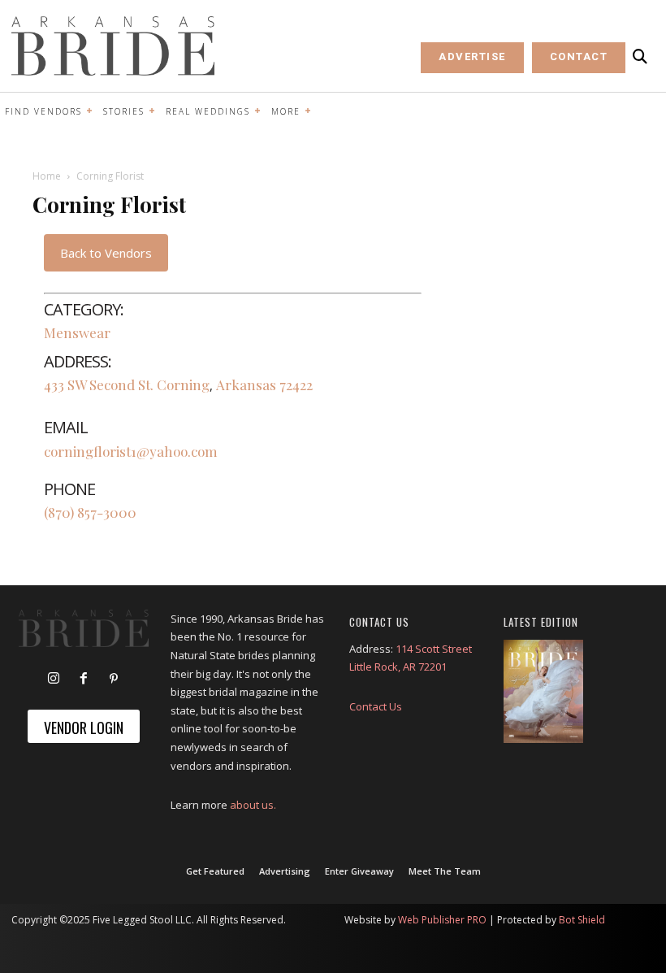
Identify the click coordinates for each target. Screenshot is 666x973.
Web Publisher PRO (442, 920)
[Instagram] (54, 679)
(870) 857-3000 (90, 512)
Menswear (77, 332)
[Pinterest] (114, 679)
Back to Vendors (106, 253)
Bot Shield (582, 920)
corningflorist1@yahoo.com (131, 451)
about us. (253, 804)
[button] (640, 57)
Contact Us (375, 706)
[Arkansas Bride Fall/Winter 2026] (543, 691)
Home (46, 176)
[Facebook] (84, 679)
